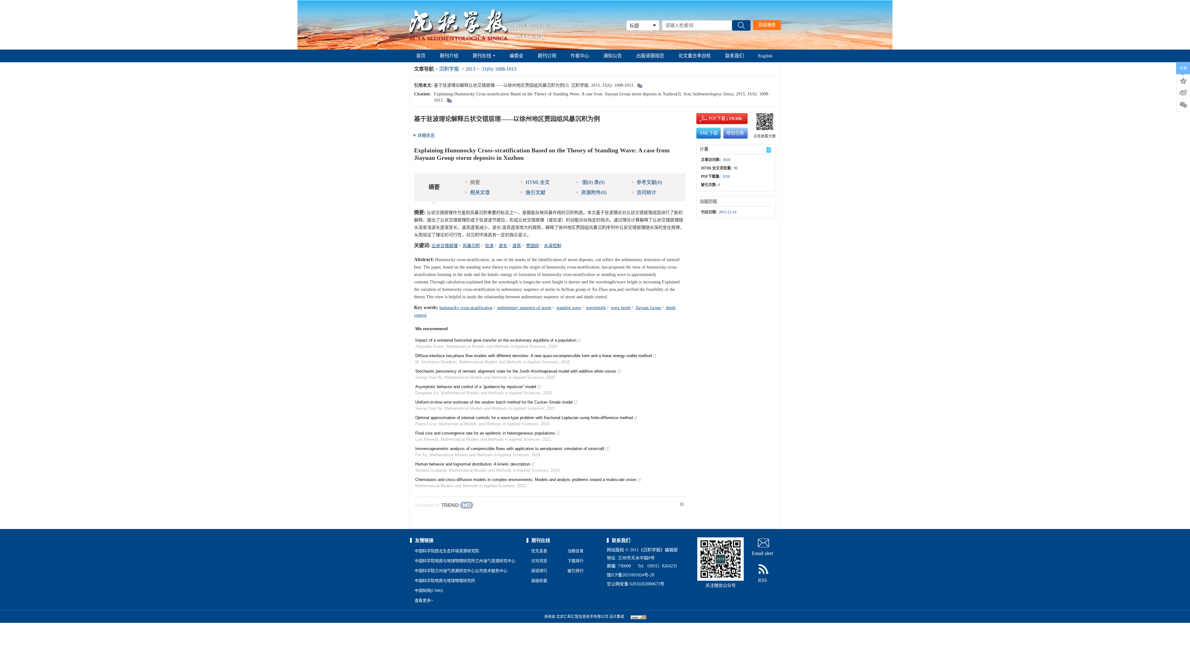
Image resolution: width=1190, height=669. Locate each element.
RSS (762, 580)
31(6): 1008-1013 (499, 69)
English (765, 55)
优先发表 (539, 551)
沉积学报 (449, 69)
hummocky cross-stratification (465, 307)
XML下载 (708, 133)
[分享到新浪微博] (1183, 92)
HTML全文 (538, 182)
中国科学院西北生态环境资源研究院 (447, 551)
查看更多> (424, 600)
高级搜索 (767, 25)
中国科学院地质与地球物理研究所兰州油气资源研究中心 (465, 560)
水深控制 (552, 245)
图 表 (593, 182)
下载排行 (575, 560)
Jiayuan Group (648, 307)
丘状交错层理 (445, 245)
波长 (503, 245)
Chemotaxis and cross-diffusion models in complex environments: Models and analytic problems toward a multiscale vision (525, 479)
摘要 (475, 182)
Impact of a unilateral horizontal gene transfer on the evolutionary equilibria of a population (495, 340)
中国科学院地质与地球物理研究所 (445, 580)
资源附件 (593, 192)
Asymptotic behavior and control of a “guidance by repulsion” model (475, 386)
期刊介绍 (449, 55)
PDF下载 (712, 118)
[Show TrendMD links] (681, 504)
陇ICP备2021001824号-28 (630, 575)
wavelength (596, 307)
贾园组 (532, 245)
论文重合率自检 (694, 55)
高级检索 (539, 580)
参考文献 (649, 182)
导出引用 (735, 133)
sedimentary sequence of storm (524, 307)
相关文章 (480, 192)
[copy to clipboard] (449, 100)
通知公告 (612, 55)
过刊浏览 (539, 560)
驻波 (489, 245)
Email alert (762, 553)
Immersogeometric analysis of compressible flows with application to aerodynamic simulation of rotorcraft (509, 448)
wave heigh (621, 307)
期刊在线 (482, 55)
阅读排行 (539, 570)
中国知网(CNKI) (429, 590)
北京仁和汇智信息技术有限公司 (582, 616)
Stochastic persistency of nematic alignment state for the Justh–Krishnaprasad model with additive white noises (515, 371)
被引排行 (575, 570)
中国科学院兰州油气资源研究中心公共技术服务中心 (461, 570)
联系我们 (734, 55)
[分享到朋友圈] (1183, 105)
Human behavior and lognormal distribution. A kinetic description (472, 464)
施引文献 (535, 192)
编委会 (516, 55)
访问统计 (646, 192)
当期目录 (575, 551)
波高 (516, 245)
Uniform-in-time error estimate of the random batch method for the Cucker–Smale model (494, 402)
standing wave (568, 307)
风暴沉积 (471, 245)
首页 (420, 55)
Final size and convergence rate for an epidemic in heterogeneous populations (485, 433)
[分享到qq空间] (1183, 80)
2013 (470, 69)
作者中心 (580, 55)
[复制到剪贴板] (639, 85)
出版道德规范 (650, 55)
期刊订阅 (547, 55)
